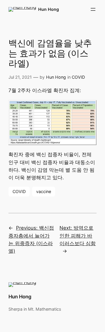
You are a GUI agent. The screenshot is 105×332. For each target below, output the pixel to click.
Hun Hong (48, 9)
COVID (78, 77)
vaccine (43, 191)
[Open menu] (93, 9)
